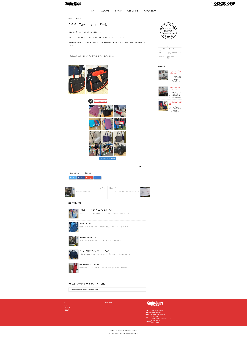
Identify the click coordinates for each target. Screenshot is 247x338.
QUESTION (150, 10)
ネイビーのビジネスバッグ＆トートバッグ (94, 251)
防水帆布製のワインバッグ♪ (89, 264)
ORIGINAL (132, 10)
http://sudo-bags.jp (157, 310)
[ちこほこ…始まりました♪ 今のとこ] (107, 149)
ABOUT (105, 10)
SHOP (118, 10)
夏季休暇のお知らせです (88, 237)
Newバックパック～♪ (87, 224)
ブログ (143, 166)
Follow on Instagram (109, 158)
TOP (93, 10)
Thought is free (134, 333)
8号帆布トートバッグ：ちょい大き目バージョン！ (97, 210)
